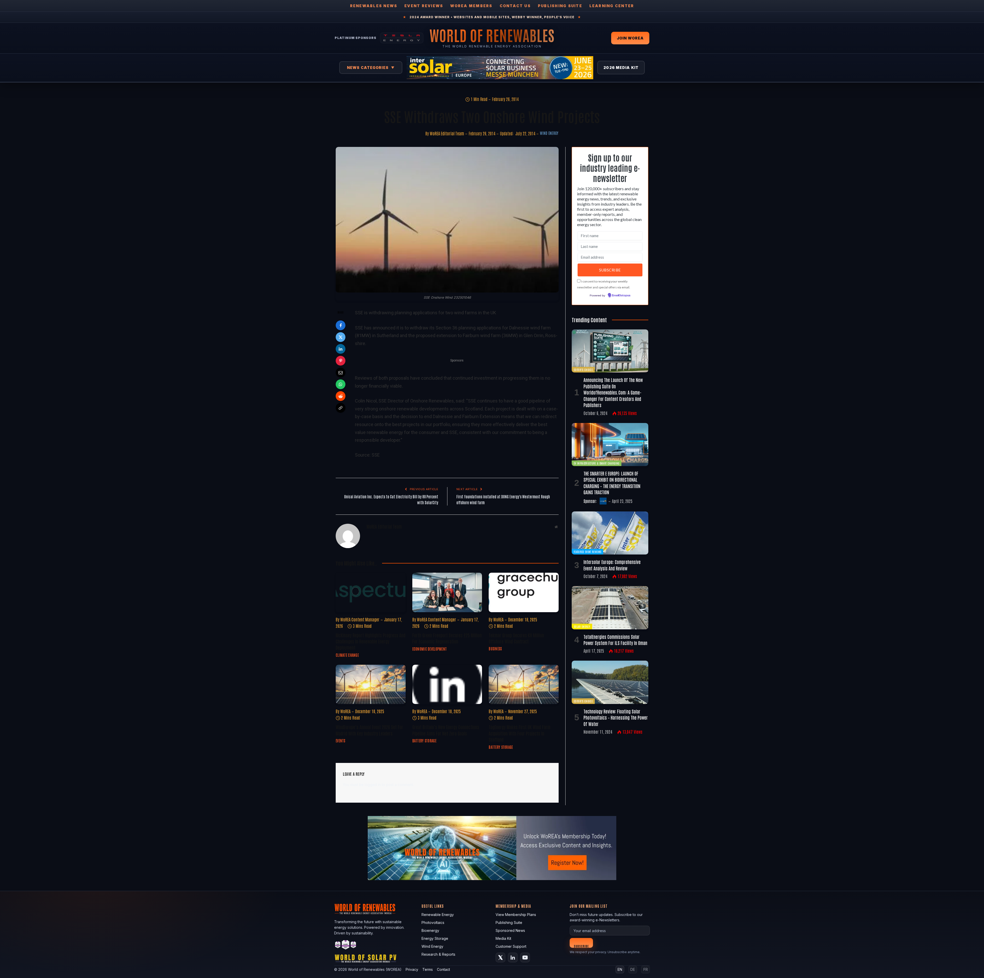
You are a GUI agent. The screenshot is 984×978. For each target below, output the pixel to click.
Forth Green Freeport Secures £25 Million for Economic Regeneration (447, 638)
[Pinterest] (340, 361)
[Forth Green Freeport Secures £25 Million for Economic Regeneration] (447, 592)
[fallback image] (492, 848)
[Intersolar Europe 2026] (500, 67)
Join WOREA (630, 38)
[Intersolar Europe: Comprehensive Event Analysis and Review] (610, 532)
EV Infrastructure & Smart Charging (596, 463)
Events (340, 740)
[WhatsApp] (340, 384)
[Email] (340, 372)
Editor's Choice (583, 369)
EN (620, 969)
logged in (373, 784)
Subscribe (581, 946)
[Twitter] (340, 337)
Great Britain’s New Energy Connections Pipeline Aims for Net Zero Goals (445, 730)
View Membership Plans (516, 914)
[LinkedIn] (340, 349)
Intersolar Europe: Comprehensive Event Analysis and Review (612, 565)
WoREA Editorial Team (447, 133)
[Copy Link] (340, 408)
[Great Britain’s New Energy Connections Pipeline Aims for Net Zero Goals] (447, 684)
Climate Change (347, 655)
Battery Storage (424, 740)
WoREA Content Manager (360, 619)
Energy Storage (435, 938)
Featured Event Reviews (587, 551)
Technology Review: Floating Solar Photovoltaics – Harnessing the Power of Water (615, 717)
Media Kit (503, 938)
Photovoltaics (433, 922)
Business (495, 648)
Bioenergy (430, 930)
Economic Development (429, 649)
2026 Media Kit (621, 67)
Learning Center (611, 6)
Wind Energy (549, 133)
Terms (427, 969)
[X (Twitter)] (500, 957)
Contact (443, 969)
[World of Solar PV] (365, 959)
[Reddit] (340, 396)
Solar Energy (582, 626)
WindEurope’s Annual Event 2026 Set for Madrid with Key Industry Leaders (369, 730)
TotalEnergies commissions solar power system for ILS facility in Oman (615, 639)
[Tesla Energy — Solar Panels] (401, 38)
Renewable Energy (438, 914)
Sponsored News (510, 930)
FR (645, 969)
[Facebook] (340, 325)
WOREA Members (471, 6)
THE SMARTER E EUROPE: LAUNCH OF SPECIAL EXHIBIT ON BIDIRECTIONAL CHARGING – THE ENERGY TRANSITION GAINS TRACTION (611, 482)
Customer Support (511, 946)
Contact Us (515, 6)
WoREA (498, 619)
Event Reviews (423, 6)
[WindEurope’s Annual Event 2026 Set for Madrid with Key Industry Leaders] (371, 684)
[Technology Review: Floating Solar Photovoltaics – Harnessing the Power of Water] (610, 682)
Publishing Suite (560, 6)
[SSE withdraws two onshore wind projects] (447, 220)
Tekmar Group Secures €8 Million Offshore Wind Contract (516, 638)
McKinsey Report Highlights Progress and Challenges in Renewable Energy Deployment (370, 641)
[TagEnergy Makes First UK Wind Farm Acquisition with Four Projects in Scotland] (524, 684)
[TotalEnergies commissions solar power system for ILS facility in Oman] (610, 607)
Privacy (412, 969)
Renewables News (373, 6)
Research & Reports (438, 954)
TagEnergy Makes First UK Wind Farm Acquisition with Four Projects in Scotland (519, 733)
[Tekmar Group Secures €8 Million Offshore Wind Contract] (524, 592)
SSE (376, 455)
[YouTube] (525, 957)
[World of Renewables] (345, 945)
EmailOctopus (621, 295)
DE (632, 969)
